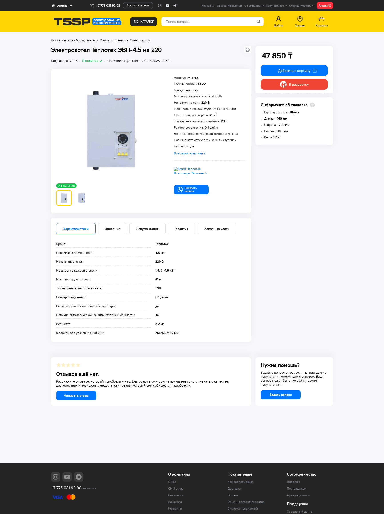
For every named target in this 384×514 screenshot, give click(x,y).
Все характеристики (188, 153)
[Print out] (247, 49)
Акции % (325, 6)
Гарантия (181, 229)
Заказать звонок (138, 5)
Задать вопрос (281, 395)
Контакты (208, 5)
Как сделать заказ (241, 482)
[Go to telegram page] (175, 5)
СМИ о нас (175, 488)
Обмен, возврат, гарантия (246, 502)
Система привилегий (243, 508)
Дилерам (293, 482)
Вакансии (175, 502)
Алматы (88, 488)
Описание (112, 229)
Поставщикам (296, 488)
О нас (172, 482)
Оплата (233, 495)
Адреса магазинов (229, 5)
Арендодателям (298, 495)
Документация (147, 229)
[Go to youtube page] (167, 5)
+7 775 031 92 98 (108, 5)
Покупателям (240, 474)
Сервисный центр (299, 512)
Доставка (234, 488)
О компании (179, 474)
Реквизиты (176, 495)
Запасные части (217, 229)
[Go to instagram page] (160, 5)
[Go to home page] (87, 21)
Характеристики (76, 229)
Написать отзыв (76, 395)
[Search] (258, 21)
